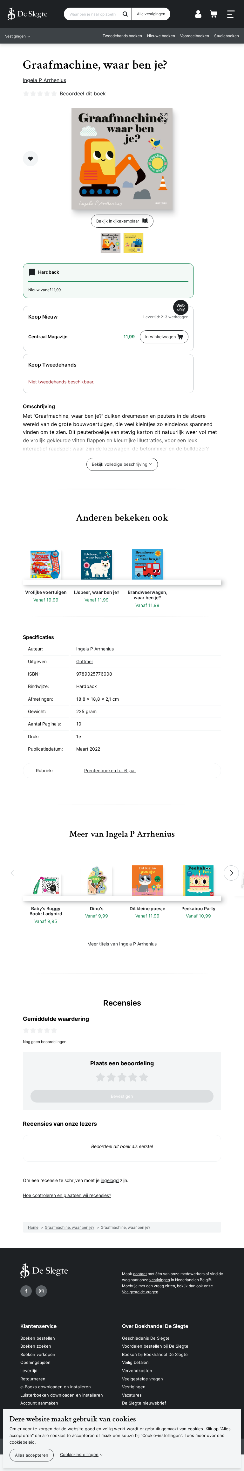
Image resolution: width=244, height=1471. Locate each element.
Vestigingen (134, 1386)
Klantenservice (38, 1326)
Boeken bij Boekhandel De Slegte (155, 1354)
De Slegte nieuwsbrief (144, 1403)
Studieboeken (226, 35)
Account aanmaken (39, 1403)
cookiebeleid (22, 1442)
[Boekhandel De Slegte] (27, 14)
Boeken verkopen (37, 1354)
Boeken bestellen (37, 1338)
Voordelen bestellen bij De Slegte (155, 1346)
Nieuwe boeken (161, 35)
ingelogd (110, 1180)
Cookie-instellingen (79, 1454)
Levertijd (28, 1370)
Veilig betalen (135, 1362)
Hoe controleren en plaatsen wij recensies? (67, 1195)
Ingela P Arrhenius (44, 80)
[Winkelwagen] (213, 14)
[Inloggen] (198, 14)
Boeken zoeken (35, 1346)
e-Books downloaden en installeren (55, 1386)
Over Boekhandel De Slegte (155, 1326)
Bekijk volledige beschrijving (119, 464)
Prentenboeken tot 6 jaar (110, 770)
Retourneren (32, 1378)
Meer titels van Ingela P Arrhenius (122, 943)
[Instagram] (41, 1291)
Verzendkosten (137, 1370)
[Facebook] (26, 1291)
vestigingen (159, 1279)
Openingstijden (35, 1362)
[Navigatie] (231, 14)
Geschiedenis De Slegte (146, 1338)
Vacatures (132, 1395)
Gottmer (84, 661)
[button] (12, 873)
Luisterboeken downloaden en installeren (61, 1395)
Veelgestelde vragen (140, 1291)
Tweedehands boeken (122, 35)
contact (140, 1273)
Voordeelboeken (194, 35)
